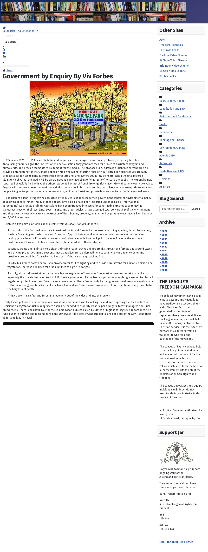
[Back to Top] (202, 546)
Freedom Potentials (171, 44)
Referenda (165, 163)
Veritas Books (167, 76)
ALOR (162, 39)
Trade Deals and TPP (171, 171)
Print (9, 70)
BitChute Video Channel (173, 60)
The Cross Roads (169, 50)
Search (11, 41)
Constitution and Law (172, 108)
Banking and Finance (172, 140)
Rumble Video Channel (172, 70)
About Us (164, 186)
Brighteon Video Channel (174, 65)
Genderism (166, 132)
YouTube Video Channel (173, 55)
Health (163, 124)
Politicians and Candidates (175, 116)
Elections (164, 179)
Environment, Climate (172, 147)
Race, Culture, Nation (172, 100)
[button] (78, 49)
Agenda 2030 (167, 155)
